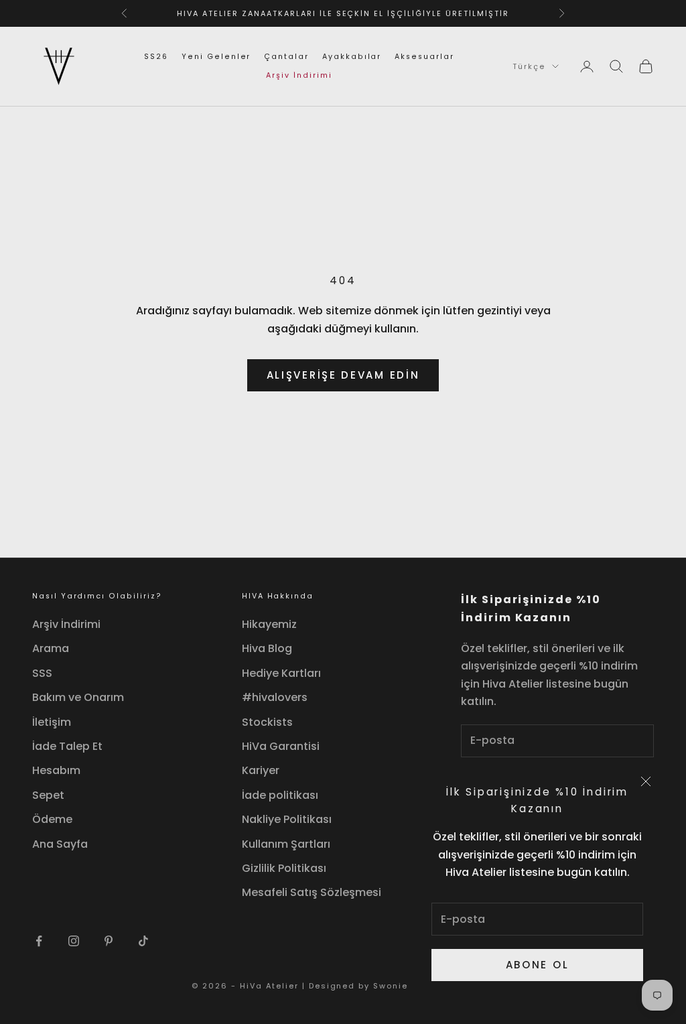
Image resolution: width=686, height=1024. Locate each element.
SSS (42, 673)
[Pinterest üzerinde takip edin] (108, 941)
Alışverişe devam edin (343, 375)
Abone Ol (537, 965)
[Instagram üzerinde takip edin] (73, 941)
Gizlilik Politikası (284, 868)
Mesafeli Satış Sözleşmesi (311, 892)
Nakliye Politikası (287, 819)
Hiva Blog (267, 648)
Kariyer (260, 770)
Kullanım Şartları (286, 844)
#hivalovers (274, 697)
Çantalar (286, 57)
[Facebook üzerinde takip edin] (39, 941)
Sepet (48, 795)
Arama (50, 648)
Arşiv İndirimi (299, 75)
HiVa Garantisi (281, 746)
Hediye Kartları (281, 673)
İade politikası (280, 795)
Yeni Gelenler (216, 57)
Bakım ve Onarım (78, 697)
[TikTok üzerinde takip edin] (143, 941)
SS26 (156, 57)
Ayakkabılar (351, 57)
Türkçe (528, 66)
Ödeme (52, 819)
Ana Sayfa (60, 844)
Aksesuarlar (424, 57)
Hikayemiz (269, 624)
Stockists (267, 722)
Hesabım (56, 770)
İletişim (51, 722)
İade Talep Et (67, 746)
